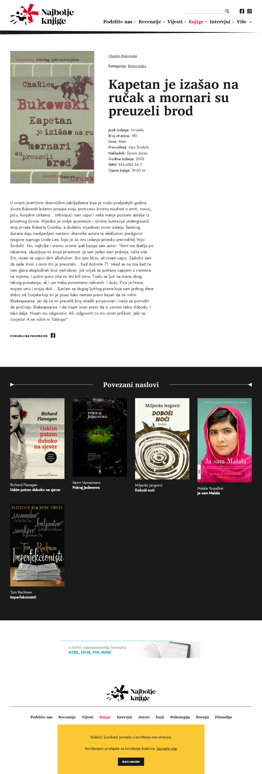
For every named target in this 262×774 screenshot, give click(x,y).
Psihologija (180, 717)
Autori (144, 717)
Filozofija (223, 717)
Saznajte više (167, 748)
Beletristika (137, 66)
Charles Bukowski (122, 56)
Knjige (196, 21)
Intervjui (220, 21)
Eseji (160, 717)
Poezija (202, 717)
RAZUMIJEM (131, 762)
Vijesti (175, 21)
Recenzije (150, 21)
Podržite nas (117, 21)
